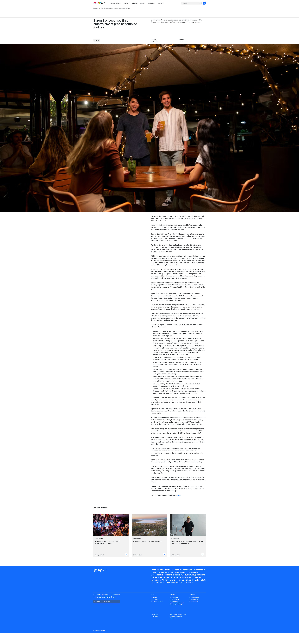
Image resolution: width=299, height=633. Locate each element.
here (179, 495)
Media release (99, 538)
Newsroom (95, 8)
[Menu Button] (204, 3)
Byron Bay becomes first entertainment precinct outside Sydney (115, 8)
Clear (199, 3)
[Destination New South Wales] (102, 3)
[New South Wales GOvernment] (94, 3)
